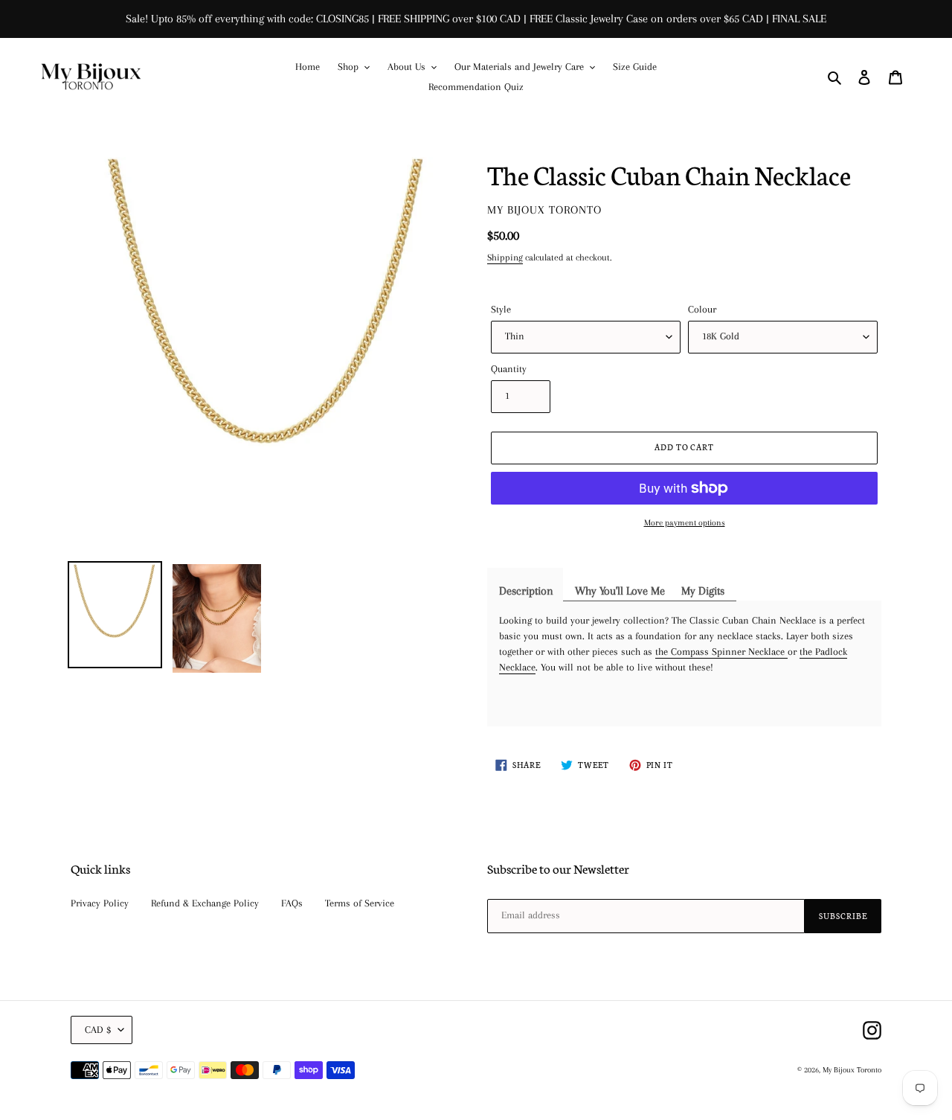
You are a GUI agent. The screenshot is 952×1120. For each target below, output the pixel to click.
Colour (702, 309)
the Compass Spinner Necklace (721, 651)
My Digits (702, 591)
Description (526, 591)
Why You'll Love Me (620, 591)
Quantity (509, 368)
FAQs (292, 903)
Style (501, 309)
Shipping (505, 257)
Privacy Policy (100, 903)
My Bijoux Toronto (852, 1070)
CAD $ (98, 1029)
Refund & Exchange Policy (205, 903)
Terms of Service (359, 903)
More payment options (684, 523)
